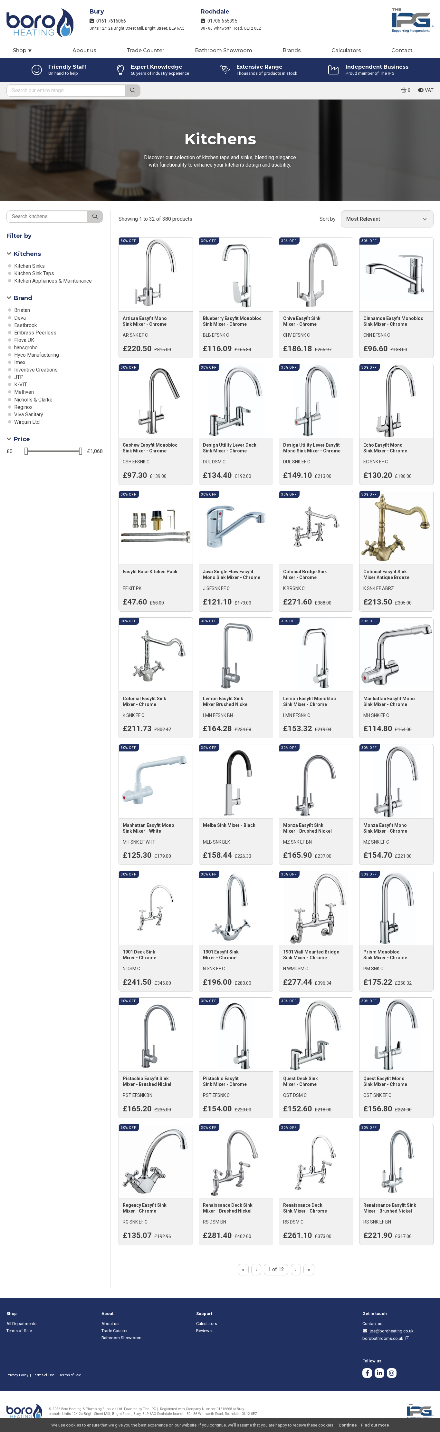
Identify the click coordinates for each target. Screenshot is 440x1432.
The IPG (149, 1409)
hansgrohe (25, 347)
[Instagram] (392, 1373)
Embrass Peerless (34, 333)
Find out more (375, 1425)
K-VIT (20, 385)
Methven (23, 392)
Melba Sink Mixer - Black (229, 825)
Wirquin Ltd (26, 422)
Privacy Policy (17, 1375)
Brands (291, 50)
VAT (429, 90)
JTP (18, 377)
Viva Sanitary (28, 414)
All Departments (21, 1323)
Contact (402, 50)
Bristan (21, 310)
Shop (22, 50)
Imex (19, 362)
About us (84, 50)
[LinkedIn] (379, 1373)
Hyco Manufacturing (36, 355)
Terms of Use (44, 1375)
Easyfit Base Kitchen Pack (150, 571)
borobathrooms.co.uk (384, 1338)
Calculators (346, 50)
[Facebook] (367, 1373)
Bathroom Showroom (223, 50)
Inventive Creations (35, 370)
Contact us (372, 1323)
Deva (19, 318)
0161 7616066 (110, 21)
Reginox (23, 407)
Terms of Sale (19, 1330)
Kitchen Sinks (29, 266)
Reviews (204, 1330)
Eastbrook (25, 325)
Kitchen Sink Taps (33, 273)
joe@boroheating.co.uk (391, 1331)
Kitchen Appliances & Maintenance (52, 281)
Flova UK (23, 340)
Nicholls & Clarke (33, 400)
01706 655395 (221, 21)
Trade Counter (145, 50)
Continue (348, 1425)
